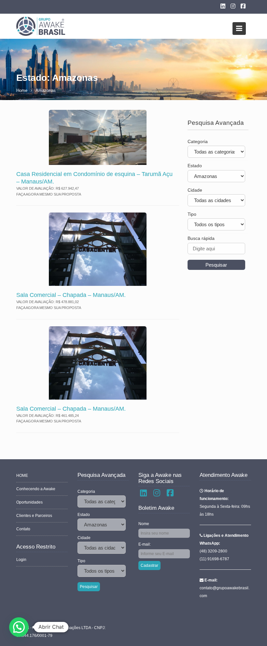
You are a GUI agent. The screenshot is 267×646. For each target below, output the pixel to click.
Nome (143, 523)
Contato (23, 529)
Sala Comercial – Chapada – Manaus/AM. (71, 295)
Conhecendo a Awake (35, 489)
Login (21, 559)
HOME (22, 475)
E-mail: (144, 544)
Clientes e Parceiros (34, 515)
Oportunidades (29, 502)
